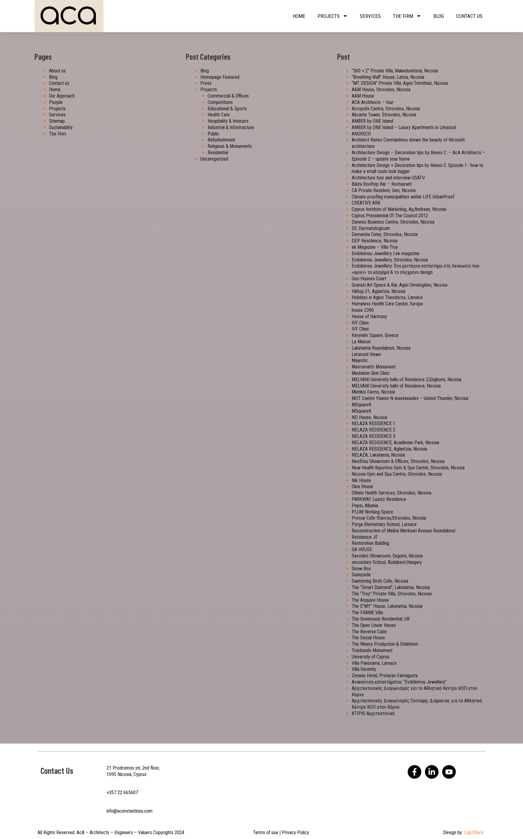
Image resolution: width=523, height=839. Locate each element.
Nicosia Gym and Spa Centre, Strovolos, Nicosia (397, 474)
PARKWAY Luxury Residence (379, 499)
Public (213, 134)
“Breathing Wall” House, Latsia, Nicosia (388, 77)
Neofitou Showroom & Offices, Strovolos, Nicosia (398, 461)
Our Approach (62, 96)
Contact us (469, 16)
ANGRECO (361, 134)
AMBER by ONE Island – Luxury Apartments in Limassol (404, 127)
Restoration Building (370, 543)
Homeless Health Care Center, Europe (387, 304)
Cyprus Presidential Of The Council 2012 (390, 215)
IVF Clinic (360, 323)
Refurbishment (221, 140)
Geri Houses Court (369, 278)
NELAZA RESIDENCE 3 (373, 436)
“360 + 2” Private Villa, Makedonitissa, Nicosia (395, 71)
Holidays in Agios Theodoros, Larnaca (387, 297)
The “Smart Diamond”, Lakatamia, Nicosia (391, 587)
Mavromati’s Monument (374, 367)
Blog (438, 16)
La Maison (361, 342)
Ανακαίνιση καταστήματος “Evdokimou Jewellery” (399, 682)
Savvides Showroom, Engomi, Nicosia (387, 556)
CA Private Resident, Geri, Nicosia (384, 190)
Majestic (360, 360)
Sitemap (57, 121)
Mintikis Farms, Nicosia (373, 392)
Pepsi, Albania (365, 505)
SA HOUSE (362, 549)
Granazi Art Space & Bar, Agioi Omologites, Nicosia (399, 285)
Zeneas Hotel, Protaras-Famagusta (385, 675)
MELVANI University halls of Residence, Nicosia (396, 386)
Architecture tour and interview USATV (388, 178)
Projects (328, 16)
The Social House (368, 638)
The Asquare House (370, 600)
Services (370, 16)
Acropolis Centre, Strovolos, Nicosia (386, 109)
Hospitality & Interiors (228, 121)
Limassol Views (366, 354)
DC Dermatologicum (371, 228)
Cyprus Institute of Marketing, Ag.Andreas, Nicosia (399, 209)
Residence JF (365, 537)
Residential (218, 152)
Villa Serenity (364, 669)
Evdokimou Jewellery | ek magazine (385, 253)
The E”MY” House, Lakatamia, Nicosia (387, 606)
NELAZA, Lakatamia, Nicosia (378, 455)
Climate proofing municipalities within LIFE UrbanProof (403, 197)
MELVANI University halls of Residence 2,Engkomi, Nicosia (406, 379)
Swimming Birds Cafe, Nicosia (380, 581)
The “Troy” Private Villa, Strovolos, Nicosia (392, 594)
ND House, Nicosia (369, 417)
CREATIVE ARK (366, 203)
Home (299, 16)
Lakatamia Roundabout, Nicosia (381, 348)
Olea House (362, 486)
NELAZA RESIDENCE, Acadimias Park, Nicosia (395, 442)
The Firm (403, 16)
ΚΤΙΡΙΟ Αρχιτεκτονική (373, 713)
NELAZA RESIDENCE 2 (373, 430)
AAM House (363, 96)
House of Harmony (369, 316)
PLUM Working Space (372, 512)
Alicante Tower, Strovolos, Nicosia (384, 115)
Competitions (220, 102)
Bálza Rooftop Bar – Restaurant (382, 184)
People (56, 102)
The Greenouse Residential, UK (381, 619)
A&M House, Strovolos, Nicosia (381, 89)
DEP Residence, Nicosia (374, 241)
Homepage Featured (219, 77)
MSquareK (361, 405)
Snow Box (361, 568)
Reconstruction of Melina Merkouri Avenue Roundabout (404, 531)
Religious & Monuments (230, 146)
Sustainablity (61, 127)
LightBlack (474, 832)
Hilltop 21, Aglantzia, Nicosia (378, 291)
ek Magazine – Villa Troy (375, 247)
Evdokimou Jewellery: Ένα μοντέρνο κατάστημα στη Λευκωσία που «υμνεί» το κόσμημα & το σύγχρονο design (415, 269)
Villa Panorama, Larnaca (374, 663)
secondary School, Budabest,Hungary (387, 562)
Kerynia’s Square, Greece (375, 335)
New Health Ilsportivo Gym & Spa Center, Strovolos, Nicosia (408, 468)
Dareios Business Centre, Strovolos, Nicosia (393, 222)
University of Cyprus (371, 657)
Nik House (361, 480)
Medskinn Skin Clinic (371, 373)
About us (57, 71)
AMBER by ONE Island (372, 121)
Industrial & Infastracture (231, 127)
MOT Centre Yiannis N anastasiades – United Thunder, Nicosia (410, 398)
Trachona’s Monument (372, 650)
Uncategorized (214, 159)
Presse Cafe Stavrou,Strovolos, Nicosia (389, 518)
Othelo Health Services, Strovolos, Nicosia (391, 493)
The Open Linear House (374, 625)
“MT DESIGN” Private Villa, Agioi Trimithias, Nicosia (400, 83)
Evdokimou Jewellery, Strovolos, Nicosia (390, 260)
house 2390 (363, 310)
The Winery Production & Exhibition (385, 644)
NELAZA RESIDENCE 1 (373, 423)
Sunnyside (361, 575)
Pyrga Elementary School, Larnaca (384, 524)
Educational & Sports (227, 109)
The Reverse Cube (369, 631)
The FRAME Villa (367, 612)
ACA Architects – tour (372, 102)
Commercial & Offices (228, 96)
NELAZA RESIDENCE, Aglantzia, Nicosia (389, 449)
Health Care (219, 115)
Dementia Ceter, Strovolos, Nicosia (385, 234)
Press (206, 83)
